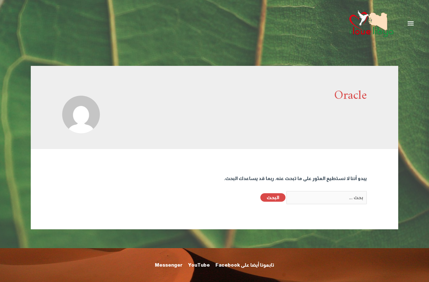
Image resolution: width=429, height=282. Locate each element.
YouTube (199, 265)
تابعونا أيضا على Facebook (244, 265)
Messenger (168, 265)
